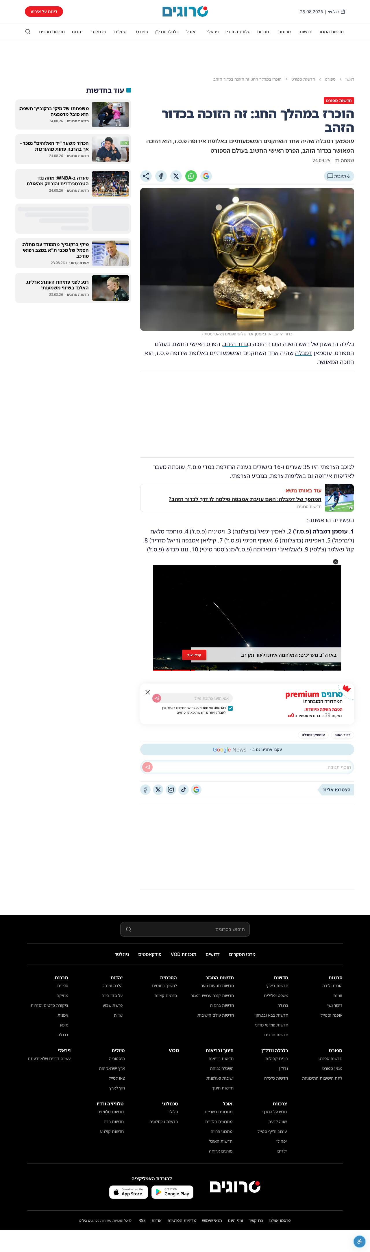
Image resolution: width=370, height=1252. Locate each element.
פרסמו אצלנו (280, 1220)
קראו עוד (194, 655)
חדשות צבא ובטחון (272, 1015)
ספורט (142, 31)
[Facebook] (161, 176)
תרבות (263, 31)
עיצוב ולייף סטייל (272, 1131)
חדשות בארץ (277, 985)
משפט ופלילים (276, 995)
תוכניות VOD (183, 954)
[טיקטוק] (183, 789)
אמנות (63, 1015)
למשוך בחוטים (164, 985)
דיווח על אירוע (44, 11)
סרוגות (284, 31)
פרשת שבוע (113, 1005)
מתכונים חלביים (218, 1121)
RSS (142, 1220)
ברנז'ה (283, 1005)
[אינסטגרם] (171, 789)
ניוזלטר (122, 954)
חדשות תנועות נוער (217, 985)
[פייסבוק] (145, 789)
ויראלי (213, 31)
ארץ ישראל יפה (112, 1068)
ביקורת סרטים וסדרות (49, 1005)
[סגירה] (148, 692)
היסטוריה (117, 1058)
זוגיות (338, 995)
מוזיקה (62, 995)
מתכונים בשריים (218, 1111)
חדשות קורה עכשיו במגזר (212, 995)
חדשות (306, 31)
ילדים (282, 1151)
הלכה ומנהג (113, 985)
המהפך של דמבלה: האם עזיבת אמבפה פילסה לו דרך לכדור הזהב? (245, 499)
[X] (176, 176)
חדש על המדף (274, 1111)
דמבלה (303, 353)
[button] (335, 561)
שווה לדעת (277, 1121)
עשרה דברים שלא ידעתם (49, 1058)
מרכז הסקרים (242, 954)
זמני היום (235, 1220)
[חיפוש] (28, 31)
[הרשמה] (156, 698)
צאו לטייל (117, 1078)
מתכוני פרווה (221, 1131)
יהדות (77, 31)
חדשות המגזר (331, 31)
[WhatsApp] (191, 176)
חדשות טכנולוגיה (163, 1121)
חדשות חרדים (52, 31)
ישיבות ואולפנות (220, 1078)
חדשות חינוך (223, 1088)
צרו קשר (256, 1220)
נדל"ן (283, 1068)
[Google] (206, 176)
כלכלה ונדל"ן (166, 31)
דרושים (213, 954)
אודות (156, 1220)
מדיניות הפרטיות (181, 1220)
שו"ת (118, 1015)
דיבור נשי (335, 1005)
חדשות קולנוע (112, 1131)
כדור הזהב (235, 344)
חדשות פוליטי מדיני (271, 1025)
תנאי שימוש (212, 1220)
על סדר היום (112, 995)
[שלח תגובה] (147, 767)
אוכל (190, 31)
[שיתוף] (146, 176)
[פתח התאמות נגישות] (359, 1241)
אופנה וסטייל (332, 1015)
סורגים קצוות (165, 995)
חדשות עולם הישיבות (215, 1015)
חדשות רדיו (114, 1121)
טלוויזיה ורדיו (238, 31)
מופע (64, 1025)
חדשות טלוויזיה (110, 1111)
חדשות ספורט (330, 1058)
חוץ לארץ (117, 1088)
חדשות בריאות (221, 1058)
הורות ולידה (332, 985)
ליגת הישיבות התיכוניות (322, 1078)
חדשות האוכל (220, 1141)
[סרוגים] (235, 1187)
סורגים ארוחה (220, 1151)
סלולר (173, 1111)
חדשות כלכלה (276, 1078)
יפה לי (281, 1141)
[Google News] (196, 789)
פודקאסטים (150, 954)
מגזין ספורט (332, 1068)
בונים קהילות (276, 1058)
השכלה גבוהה (222, 1068)
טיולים (120, 31)
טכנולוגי (98, 31)
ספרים (62, 985)
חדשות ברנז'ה (222, 1005)
